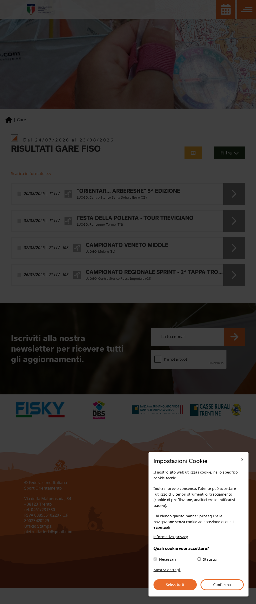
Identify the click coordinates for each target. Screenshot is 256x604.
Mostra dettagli (167, 570)
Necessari (167, 559)
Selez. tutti (175, 584)
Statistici (210, 559)
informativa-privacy (171, 537)
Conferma (222, 584)
